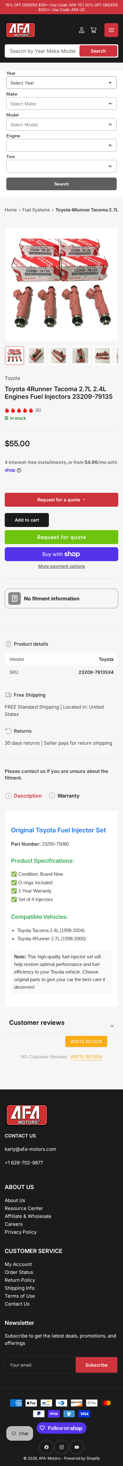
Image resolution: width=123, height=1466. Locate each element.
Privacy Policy (21, 1232)
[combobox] (61, 51)
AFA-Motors (49, 1458)
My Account (18, 1264)
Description (28, 796)
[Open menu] (111, 30)
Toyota (12, 378)
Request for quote (61, 537)
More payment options (61, 566)
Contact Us (17, 1304)
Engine (13, 135)
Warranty (68, 796)
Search (98, 50)
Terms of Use (20, 1296)
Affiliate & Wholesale (28, 1216)
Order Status (19, 1272)
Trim (10, 156)
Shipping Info (20, 1288)
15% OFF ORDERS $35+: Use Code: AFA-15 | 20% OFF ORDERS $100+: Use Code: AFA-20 (61, 7)
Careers (14, 1224)
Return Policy (20, 1280)
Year (10, 73)
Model (12, 114)
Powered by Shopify (82, 1458)
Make (11, 94)
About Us (15, 1200)
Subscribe (96, 1365)
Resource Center (24, 1208)
